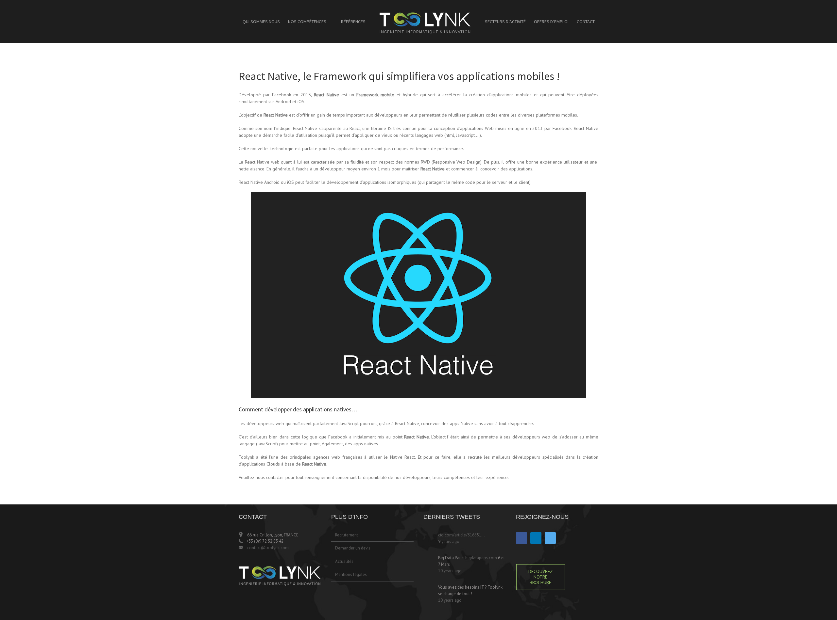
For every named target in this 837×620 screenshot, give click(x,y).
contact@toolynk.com (267, 547)
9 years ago (448, 541)
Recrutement (346, 535)
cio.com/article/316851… (461, 535)
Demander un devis (352, 548)
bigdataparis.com (481, 558)
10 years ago (450, 571)
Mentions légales (351, 574)
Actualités (344, 561)
